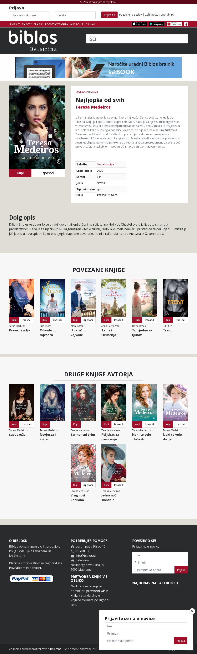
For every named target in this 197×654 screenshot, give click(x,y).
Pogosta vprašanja (56, 24)
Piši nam (90, 24)
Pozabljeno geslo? (130, 14)
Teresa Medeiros (93, 107)
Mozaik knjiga (105, 164)
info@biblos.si (85, 556)
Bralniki (38, 24)
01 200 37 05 (84, 551)
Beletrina (55, 649)
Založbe (27, 24)
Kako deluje (76, 24)
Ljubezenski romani (86, 91)
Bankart (35, 568)
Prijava (181, 570)
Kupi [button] (20, 173)
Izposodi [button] (48, 173)
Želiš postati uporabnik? (159, 14)
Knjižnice (15, 24)
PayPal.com (17, 568)
